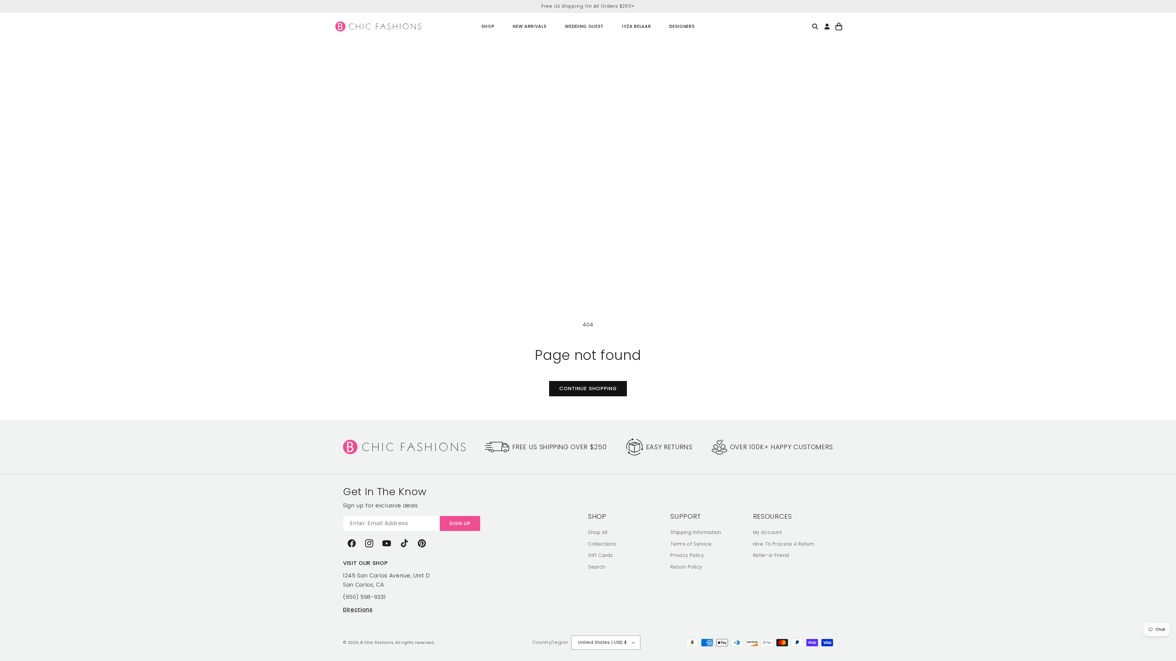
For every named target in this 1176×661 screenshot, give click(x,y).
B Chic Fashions (377, 642)
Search (596, 567)
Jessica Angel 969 (49, 637)
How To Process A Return (783, 544)
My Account (767, 532)
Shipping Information (695, 532)
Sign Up (460, 523)
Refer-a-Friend (771, 555)
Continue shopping (588, 388)
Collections (602, 544)
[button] (488, 26)
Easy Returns (669, 447)
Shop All (597, 532)
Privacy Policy (687, 555)
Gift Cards (600, 555)
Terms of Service (691, 544)
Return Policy (686, 567)
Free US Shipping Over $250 (559, 447)
